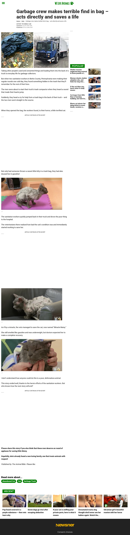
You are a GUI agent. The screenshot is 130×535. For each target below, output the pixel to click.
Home (18, 21)
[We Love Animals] (64, 3)
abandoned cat (8, 481)
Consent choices (65, 532)
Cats (23, 21)
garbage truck (30, 481)
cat (19, 481)
